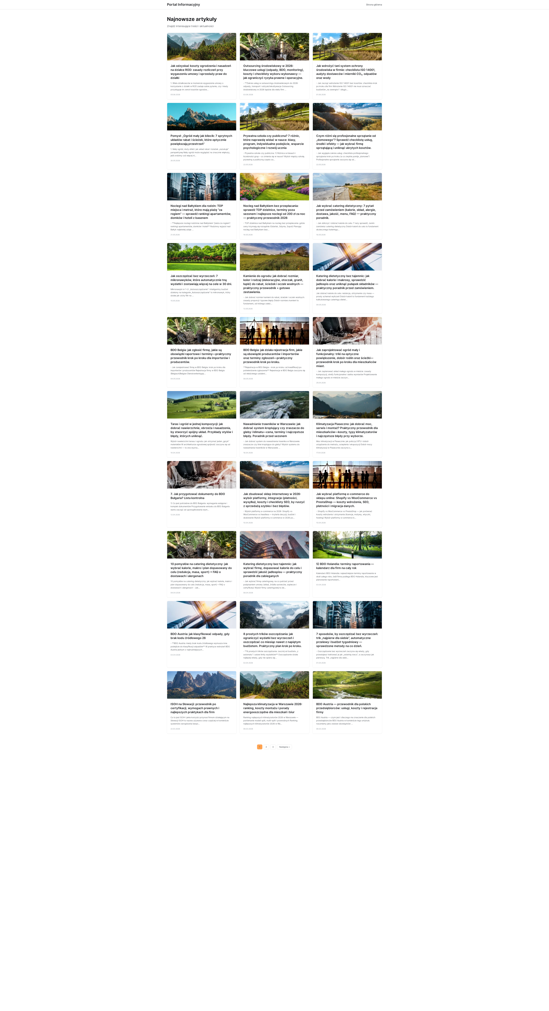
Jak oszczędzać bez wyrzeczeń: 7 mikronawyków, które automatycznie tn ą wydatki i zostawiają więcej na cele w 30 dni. (201, 280)
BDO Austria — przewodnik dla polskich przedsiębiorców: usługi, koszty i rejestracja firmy (346, 708)
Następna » (284, 747)
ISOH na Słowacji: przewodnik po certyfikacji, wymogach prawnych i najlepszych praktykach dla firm (195, 708)
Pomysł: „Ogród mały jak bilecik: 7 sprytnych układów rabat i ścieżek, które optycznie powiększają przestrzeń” (201, 140)
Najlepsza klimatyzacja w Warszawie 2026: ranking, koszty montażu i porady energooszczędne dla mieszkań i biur (272, 708)
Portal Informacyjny (183, 4)
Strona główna (374, 4)
